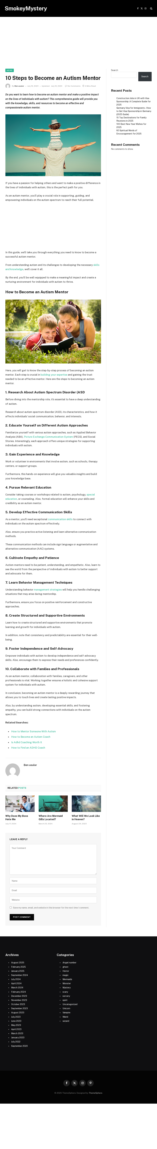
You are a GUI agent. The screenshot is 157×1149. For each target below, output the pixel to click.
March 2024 (17, 987)
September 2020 (19, 1046)
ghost (65, 967)
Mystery (67, 987)
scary (65, 992)
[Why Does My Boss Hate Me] (20, 803)
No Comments (74, 86)
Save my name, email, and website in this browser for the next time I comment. (51, 907)
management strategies (48, 589)
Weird (10, 70)
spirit (65, 1000)
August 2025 (17, 962)
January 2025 (17, 971)
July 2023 (16, 1017)
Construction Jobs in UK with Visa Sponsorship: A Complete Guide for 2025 (133, 101)
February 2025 (18, 967)
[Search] (150, 8)
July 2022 (15, 1041)
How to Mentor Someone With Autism (33, 731)
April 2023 (16, 1029)
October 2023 (18, 1004)
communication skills (60, 519)
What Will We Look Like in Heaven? (86, 817)
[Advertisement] (78, 46)
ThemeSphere (95, 1093)
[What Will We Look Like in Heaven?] (86, 803)
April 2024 (16, 983)
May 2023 (16, 1025)
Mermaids (67, 979)
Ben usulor (19, 86)
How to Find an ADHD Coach (28, 747)
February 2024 (18, 992)
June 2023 (16, 1021)
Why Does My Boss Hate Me (16, 817)
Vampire (66, 1012)
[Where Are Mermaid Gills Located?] (53, 803)
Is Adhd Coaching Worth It (26, 742)
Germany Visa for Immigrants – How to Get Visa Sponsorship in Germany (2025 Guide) (133, 111)
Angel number (69, 962)
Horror (66, 971)
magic (66, 975)
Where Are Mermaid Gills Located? (51, 817)
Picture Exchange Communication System (48, 436)
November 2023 (19, 1000)
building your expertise (54, 374)
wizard (66, 1021)
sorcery (66, 996)
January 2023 (17, 1037)
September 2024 (19, 975)
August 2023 (17, 1012)
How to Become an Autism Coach (30, 736)
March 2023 (17, 1033)
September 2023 (19, 1008)
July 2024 (16, 979)
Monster (67, 983)
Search (114, 70)
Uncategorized (70, 1004)
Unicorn (66, 1008)
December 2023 (19, 996)
